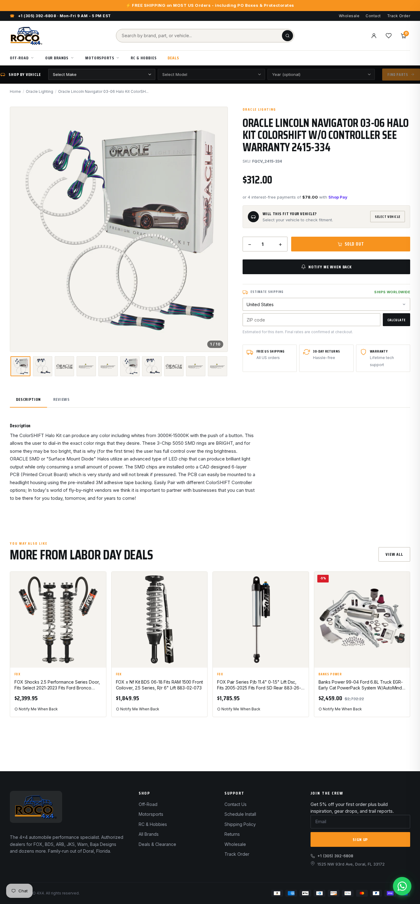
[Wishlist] (388, 36)
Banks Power (330, 674)
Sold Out (354, 244)
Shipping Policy (240, 824)
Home (15, 91)
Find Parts (397, 74)
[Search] (287, 35)
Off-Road (19, 57)
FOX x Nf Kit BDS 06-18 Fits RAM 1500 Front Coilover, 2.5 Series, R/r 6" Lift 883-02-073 (159, 684)
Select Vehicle (387, 216)
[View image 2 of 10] (42, 366)
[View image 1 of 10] (20, 366)
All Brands (149, 834)
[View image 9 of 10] (195, 366)
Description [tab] (28, 399)
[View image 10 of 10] (217, 366)
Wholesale (349, 16)
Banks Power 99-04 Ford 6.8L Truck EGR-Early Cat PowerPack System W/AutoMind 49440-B (361, 685)
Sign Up (360, 839)
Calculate (396, 320)
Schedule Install (240, 814)
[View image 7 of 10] (151, 366)
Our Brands (57, 57)
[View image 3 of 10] (64, 366)
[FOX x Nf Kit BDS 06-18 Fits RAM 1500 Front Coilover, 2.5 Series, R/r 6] (160, 620)
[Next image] (218, 229)
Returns (232, 834)
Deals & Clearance (157, 844)
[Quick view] (98, 597)
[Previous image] (20, 229)
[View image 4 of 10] (86, 366)
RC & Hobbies (144, 57)
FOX (17, 674)
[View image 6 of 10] (130, 366)
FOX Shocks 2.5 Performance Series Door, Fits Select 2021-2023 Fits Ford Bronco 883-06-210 (57, 685)
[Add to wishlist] (98, 581)
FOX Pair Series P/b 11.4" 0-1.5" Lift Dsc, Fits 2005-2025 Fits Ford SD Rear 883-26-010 (259, 685)
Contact (373, 16)
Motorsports (99, 57)
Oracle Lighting (39, 91)
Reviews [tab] (61, 399)
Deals (173, 57)
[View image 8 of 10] (174, 366)
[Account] (374, 36)
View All (394, 554)
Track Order (398, 16)
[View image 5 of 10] (108, 366)
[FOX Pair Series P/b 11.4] (261, 620)
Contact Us (235, 804)
